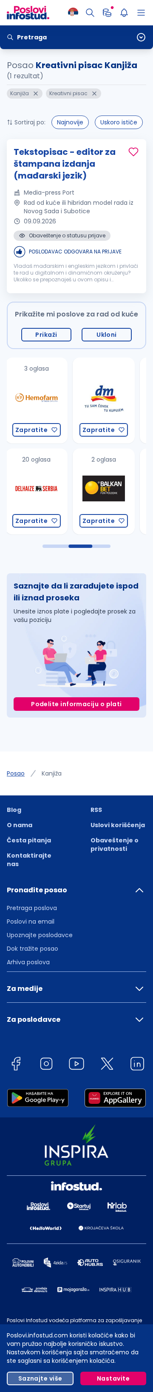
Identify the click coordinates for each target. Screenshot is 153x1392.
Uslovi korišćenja (118, 825)
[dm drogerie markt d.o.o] (103, 400)
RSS (96, 810)
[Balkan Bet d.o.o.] (103, 491)
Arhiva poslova (28, 962)
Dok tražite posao (32, 948)
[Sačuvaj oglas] (133, 152)
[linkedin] (137, 1065)
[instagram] (46, 1065)
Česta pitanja (29, 840)
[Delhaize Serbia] (36, 491)
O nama (19, 825)
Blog (14, 810)
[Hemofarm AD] (36, 400)
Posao (16, 773)
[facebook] (15, 1065)
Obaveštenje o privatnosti (115, 844)
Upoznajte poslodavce (40, 935)
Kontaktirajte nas (29, 859)
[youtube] (76, 1065)
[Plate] (107, 12)
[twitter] (107, 1065)
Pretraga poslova (32, 908)
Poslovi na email (30, 921)
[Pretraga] (90, 12)
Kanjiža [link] (52, 773)
